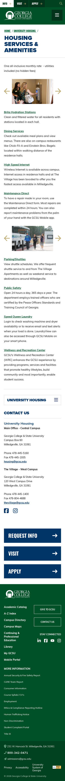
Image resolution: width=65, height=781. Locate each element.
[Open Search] (61, 3)
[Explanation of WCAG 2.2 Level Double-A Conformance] (57, 767)
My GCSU (9, 653)
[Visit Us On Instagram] (15, 511)
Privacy (8, 767)
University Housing (25, 31)
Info (6, 3)
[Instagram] (59, 641)
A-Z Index (10, 613)
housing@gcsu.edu (15, 461)
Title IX (7, 733)
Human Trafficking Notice (16, 714)
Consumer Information (15, 688)
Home (7, 31)
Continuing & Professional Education (12, 636)
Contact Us (47, 622)
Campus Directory (15, 620)
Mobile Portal (12, 659)
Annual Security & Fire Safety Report (22, 675)
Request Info (22, 535)
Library (8, 646)
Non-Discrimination (13, 720)
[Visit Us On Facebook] (6, 511)
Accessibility (22, 767)
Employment (10, 701)
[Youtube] (52, 641)
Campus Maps (12, 626)
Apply (36, 3)
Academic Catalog (15, 607)
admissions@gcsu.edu (19, 758)
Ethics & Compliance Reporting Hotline (23, 707)
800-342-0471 (17, 752)
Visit (20, 3)
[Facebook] (46, 641)
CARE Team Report (13, 681)
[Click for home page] (18, 19)
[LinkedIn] (39, 641)
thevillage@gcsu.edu (16, 502)
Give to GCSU (47, 609)
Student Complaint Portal (16, 727)
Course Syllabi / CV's (14, 694)
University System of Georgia (37, 767)
